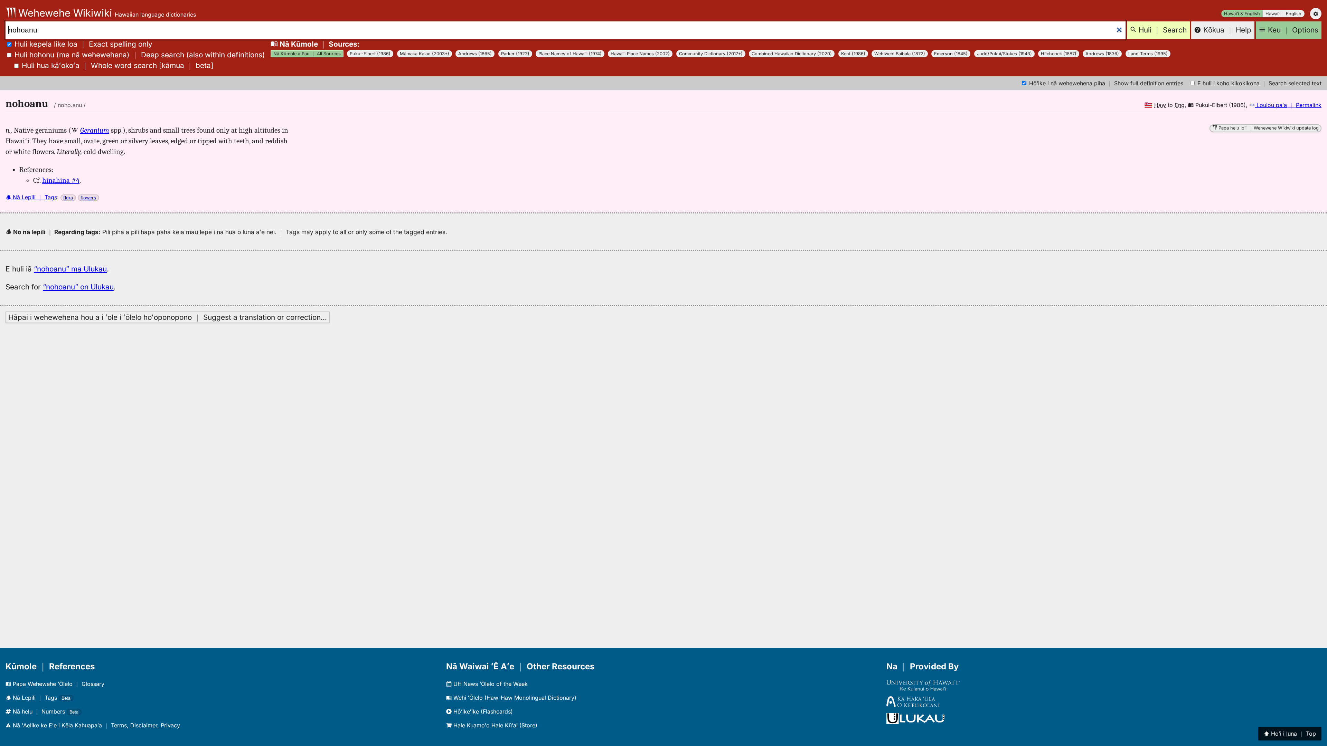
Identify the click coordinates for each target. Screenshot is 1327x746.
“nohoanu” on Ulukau (78, 287)
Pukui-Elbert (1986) (370, 53)
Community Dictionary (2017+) (711, 53)
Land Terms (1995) (1148, 53)
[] (118, 65)
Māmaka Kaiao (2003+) (424, 53)
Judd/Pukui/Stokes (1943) (1004, 53)
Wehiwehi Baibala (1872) (899, 53)
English (1293, 13)
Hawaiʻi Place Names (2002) (640, 53)
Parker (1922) (515, 53)
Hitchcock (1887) (1058, 53)
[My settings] (1315, 13)
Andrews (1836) (1102, 53)
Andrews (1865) (475, 53)
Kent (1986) (853, 53)
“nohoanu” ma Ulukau (70, 269)
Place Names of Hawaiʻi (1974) (570, 53)
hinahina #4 (60, 180)
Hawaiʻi (1272, 13)
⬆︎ (1290, 733)
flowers (88, 197)
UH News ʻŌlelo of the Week (490, 683)
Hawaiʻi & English (1242, 13)
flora (68, 197)
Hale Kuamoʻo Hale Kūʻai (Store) (494, 725)
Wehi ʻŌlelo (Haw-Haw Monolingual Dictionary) (514, 697)
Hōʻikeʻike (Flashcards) (482, 711)
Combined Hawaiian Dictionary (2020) (792, 53)
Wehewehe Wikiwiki (64, 13)
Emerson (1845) (951, 53)
